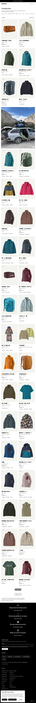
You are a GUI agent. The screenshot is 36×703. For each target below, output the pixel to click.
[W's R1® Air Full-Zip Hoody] (27, 491)
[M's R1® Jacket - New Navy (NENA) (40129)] (9, 480)
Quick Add (26, 37)
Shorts (29, 13)
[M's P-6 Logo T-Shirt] (14, 579)
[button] (33, 147)
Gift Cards (3, 685)
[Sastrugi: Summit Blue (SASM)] (9, 40)
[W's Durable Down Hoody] (7, 228)
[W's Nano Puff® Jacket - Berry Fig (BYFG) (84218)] (26, 275)
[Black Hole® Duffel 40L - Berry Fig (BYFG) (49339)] (9, 275)
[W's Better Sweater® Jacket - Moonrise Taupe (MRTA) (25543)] (26, 217)
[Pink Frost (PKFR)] (30, 228)
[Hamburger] (34, 4)
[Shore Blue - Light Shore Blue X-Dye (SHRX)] (29, 403)
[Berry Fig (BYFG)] (10, 40)
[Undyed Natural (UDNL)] (3, 579)
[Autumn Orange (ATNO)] (5, 69)
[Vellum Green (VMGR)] (7, 170)
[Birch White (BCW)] (7, 40)
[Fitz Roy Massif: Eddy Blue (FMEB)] (29, 462)
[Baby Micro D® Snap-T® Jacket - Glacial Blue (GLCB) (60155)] (26, 451)
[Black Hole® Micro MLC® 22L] (27, 374)
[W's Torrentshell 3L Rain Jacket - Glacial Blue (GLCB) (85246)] (9, 159)
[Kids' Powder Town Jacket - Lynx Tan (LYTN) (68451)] (9, 189)
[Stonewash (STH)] (6, 520)
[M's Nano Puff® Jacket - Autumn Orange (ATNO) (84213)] (9, 362)
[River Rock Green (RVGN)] (25, 228)
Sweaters (17, 13)
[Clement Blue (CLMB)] (2, 462)
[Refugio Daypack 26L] (11, 316)
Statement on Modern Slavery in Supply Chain (16, 676)
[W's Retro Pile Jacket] (27, 316)
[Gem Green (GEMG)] (25, 69)
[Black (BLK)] (26, 40)
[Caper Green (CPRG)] (29, 69)
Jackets (3, 13)
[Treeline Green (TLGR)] (2, 69)
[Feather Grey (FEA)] (21, 403)
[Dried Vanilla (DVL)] (7, 520)
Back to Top (18, 594)
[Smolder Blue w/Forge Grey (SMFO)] (5, 99)
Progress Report (4, 674)
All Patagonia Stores (5, 688)
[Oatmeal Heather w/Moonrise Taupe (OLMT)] (25, 432)
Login (4, 659)
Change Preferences (21, 699)
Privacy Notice (12, 674)
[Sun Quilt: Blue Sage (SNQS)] (22, 432)
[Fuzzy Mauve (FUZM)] (7, 200)
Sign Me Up (5, 648)
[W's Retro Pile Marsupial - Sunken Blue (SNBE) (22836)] (26, 88)
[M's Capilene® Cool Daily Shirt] (30, 403)
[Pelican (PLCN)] (22, 40)
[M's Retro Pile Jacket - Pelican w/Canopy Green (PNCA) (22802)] (26, 29)
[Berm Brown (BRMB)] (21, 99)
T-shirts (23, 13)
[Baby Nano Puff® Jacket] (27, 200)
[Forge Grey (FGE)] (9, 258)
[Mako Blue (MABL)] (26, 170)
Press (10, 683)
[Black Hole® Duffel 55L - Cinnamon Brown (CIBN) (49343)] (9, 29)
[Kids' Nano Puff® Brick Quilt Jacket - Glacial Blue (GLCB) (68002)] (9, 246)
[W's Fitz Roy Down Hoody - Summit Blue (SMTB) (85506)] (26, 246)
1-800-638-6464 (24, 662)
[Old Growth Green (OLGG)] (2, 520)
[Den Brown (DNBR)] (28, 40)
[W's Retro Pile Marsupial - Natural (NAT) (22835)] (26, 539)
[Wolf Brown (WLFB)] (5, 403)
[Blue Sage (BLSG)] (28, 69)
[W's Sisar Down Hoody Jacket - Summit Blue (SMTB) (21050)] (9, 421)
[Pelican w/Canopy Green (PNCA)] (19, 40)
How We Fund (4, 681)
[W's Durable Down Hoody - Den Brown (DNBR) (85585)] (9, 217)
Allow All (4, 699)
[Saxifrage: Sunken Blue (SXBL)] (21, 432)
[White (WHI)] (6, 579)
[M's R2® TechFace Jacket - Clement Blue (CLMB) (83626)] (9, 451)
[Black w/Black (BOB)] (3, 40)
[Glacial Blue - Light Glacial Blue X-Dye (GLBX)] (19, 403)
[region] (13, 696)
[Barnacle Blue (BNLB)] (29, 579)
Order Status (10, 656)
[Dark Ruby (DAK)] (19, 579)
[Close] (24, 692)
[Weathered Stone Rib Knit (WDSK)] (12, 550)
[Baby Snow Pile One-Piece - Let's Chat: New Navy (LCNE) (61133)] (9, 334)
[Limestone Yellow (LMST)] (26, 69)
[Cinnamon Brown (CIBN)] (2, 40)
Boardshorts (33, 13)
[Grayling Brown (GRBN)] (29, 520)
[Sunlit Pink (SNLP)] (21, 200)
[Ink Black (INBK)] (5, 579)
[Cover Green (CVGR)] (19, 170)
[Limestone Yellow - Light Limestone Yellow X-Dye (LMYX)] (26, 403)
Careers (11, 681)
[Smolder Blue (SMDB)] (21, 69)
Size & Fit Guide (17, 656)
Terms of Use (12, 679)
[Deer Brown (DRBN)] (12, 374)
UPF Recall (11, 685)
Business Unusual (4, 676)
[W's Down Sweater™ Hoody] (30, 579)
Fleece (6, 13)
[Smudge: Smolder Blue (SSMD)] (19, 432)
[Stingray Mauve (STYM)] (23, 99)
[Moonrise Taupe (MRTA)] (19, 228)
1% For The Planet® (4, 679)
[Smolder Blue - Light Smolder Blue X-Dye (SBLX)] (22, 403)
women (9, 599)
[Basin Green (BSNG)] (23, 40)
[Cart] (32, 4)
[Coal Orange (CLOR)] (9, 491)
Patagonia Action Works (5, 670)
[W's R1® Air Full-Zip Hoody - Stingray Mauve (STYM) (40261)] (26, 480)
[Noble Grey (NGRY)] (23, 69)
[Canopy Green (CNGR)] (10, 170)
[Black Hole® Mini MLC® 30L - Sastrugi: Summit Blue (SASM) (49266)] (9, 88)
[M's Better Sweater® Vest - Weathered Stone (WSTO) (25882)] (26, 509)
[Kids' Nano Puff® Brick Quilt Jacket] (11, 258)
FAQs (4, 656)
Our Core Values (4, 672)
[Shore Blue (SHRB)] (29, 432)
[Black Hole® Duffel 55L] (11, 40)
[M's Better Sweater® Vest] (31, 520)
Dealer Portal (11, 672)
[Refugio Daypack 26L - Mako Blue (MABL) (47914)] (9, 304)
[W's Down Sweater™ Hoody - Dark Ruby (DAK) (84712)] (26, 568)
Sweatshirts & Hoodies (11, 13)
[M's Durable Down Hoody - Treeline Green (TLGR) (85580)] (9, 58)
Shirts (20, 13)
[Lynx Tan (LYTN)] (2, 200)
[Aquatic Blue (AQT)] (7, 491)
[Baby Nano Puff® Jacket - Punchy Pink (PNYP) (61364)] (26, 189)
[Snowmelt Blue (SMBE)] (25, 462)
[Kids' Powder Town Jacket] (10, 200)
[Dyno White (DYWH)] (23, 403)
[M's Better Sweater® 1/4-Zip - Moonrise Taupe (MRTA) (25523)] (9, 539)
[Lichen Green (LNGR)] (28, 520)
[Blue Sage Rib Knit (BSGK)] (9, 520)
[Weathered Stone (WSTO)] (30, 69)
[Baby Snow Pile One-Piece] (10, 345)
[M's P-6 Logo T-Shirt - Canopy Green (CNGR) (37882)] (9, 568)
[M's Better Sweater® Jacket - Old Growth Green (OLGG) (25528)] (9, 509)
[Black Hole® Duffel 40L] (10, 286)
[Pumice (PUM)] (22, 258)
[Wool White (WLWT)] (13, 170)
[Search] (30, 4)
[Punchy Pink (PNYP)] (19, 200)
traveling (18, 599)
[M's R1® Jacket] (10, 491)
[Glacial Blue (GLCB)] (19, 69)
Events (3, 683)
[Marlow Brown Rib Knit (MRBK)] (10, 520)
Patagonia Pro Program (13, 670)
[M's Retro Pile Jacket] (29, 40)
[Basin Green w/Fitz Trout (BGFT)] (5, 40)
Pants (26, 13)
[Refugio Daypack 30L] (29, 170)
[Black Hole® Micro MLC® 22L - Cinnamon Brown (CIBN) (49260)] (26, 362)
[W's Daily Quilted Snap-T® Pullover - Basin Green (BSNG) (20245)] (9, 392)
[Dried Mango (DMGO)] (21, 258)
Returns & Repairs (26, 656)
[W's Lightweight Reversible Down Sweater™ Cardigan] (24, 345)
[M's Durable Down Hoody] (7, 69)
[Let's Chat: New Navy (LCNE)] (2, 345)
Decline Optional (12, 699)
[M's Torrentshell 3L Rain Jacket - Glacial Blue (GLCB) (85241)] (26, 58)
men (7, 599)
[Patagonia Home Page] (4, 3)
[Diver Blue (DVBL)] (26, 228)
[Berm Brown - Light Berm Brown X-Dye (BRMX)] (28, 403)
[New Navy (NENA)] (25, 40)
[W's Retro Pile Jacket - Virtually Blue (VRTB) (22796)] (26, 304)
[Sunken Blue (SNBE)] (19, 99)
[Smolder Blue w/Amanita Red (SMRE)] (6, 40)
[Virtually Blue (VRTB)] (26, 99)
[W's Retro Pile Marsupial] (27, 99)
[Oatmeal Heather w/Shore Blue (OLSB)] (30, 432)
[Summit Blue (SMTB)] (19, 258)
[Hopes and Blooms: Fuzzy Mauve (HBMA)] (30, 462)
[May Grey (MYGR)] (25, 286)
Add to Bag (9, 37)
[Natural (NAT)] (22, 99)
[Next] (34, 13)
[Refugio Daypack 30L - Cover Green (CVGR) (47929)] (26, 159)
